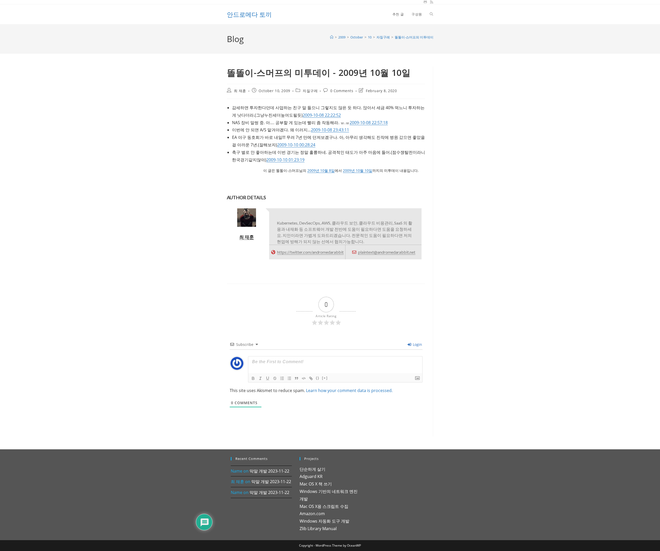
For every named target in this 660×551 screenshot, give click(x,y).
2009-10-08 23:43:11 (330, 130)
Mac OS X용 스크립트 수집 (324, 506)
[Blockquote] (296, 378)
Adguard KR (311, 476)
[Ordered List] (282, 378)
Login (417, 344)
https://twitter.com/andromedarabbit (310, 252)
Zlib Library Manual (318, 528)
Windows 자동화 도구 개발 (324, 521)
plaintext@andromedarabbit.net (386, 252)
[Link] (311, 378)
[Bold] (253, 378)
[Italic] (260, 378)
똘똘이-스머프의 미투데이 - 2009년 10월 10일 (428, 37)
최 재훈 (240, 90)
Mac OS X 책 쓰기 (316, 484)
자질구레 (310, 90)
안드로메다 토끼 (249, 14)
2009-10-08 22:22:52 (322, 115)
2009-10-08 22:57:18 (369, 122)
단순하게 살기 (312, 469)
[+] (325, 378)
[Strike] (274, 378)
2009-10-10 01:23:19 (285, 160)
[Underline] (267, 378)
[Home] (331, 37)
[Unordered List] (289, 378)
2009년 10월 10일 (357, 170)
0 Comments (341, 90)
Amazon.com (312, 513)
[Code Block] (303, 378)
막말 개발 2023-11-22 (269, 471)
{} (317, 378)
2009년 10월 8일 (321, 170)
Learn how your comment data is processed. (349, 390)
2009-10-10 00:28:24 (296, 145)
